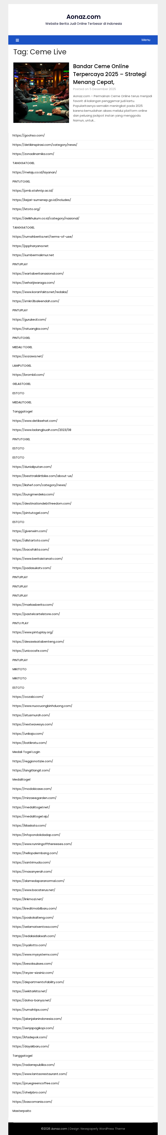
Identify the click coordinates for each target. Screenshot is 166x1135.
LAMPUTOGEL (22, 365)
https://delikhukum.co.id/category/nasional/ (46, 218)
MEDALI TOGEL (22, 347)
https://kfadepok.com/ (30, 1037)
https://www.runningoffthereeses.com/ (42, 844)
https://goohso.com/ (29, 135)
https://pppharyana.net (31, 246)
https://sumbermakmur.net (33, 255)
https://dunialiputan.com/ (32, 467)
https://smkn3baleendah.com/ (36, 301)
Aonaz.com (83, 16)
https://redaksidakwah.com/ (34, 936)
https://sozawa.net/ (28, 356)
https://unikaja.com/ (28, 733)
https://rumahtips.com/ (31, 1009)
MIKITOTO (20, 669)
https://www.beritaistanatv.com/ (38, 558)
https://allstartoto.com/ (31, 540)
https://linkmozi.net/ (28, 899)
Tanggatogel (22, 411)
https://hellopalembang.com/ (35, 853)
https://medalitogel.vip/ (31, 816)
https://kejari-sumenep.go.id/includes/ (42, 200)
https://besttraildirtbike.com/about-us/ (43, 476)
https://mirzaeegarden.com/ (34, 798)
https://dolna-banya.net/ (32, 1000)
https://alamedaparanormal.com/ (39, 881)
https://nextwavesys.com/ (33, 724)
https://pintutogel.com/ (31, 513)
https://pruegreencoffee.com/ (36, 1083)
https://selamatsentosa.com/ (36, 927)
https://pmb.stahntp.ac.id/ (33, 190)
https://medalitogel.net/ (31, 807)
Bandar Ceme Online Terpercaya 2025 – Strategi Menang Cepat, (110, 74)
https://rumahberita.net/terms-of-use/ (43, 236)
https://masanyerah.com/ (32, 871)
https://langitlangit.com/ (31, 770)
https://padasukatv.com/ (32, 568)
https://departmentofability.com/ (38, 982)
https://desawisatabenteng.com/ (38, 641)
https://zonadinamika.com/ (33, 154)
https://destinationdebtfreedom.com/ (42, 503)
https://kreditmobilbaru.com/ (35, 908)
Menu (146, 40)
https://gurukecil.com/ (29, 319)
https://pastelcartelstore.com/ (36, 614)
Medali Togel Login (26, 752)
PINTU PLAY (21, 623)
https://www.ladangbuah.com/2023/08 (42, 430)
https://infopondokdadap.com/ (36, 835)
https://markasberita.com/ (33, 604)
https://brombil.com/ (29, 375)
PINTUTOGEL (21, 181)
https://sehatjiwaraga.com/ (34, 282)
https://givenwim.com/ (30, 531)
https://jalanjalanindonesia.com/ (37, 1019)
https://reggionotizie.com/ (33, 761)
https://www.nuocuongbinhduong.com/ (42, 706)
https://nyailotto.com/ (30, 945)
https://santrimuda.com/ (32, 862)
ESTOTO (18, 393)
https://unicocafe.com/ (30, 651)
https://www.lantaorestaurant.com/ (40, 1074)
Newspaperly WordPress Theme (103, 1129)
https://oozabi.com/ (28, 697)
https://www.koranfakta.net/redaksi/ (40, 292)
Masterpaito (22, 1111)
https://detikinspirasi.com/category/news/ (45, 145)
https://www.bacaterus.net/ (34, 890)
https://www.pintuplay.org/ (33, 632)
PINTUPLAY (20, 264)
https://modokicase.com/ (32, 789)
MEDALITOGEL (22, 402)
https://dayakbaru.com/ (31, 1046)
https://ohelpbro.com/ (30, 1092)
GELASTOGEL (22, 384)
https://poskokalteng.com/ (33, 917)
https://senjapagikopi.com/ (33, 1028)
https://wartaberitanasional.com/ (38, 273)
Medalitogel (21, 779)
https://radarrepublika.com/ (34, 1065)
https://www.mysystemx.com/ (36, 954)
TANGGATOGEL (24, 163)
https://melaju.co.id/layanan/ (35, 172)
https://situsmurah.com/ (31, 715)
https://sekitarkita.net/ (30, 991)
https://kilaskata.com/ (29, 825)
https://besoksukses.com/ (32, 963)
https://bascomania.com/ (32, 1102)
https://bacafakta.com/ (31, 549)
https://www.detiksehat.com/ (35, 421)
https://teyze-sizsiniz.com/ (33, 973)
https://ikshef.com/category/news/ (40, 485)
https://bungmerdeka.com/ (33, 494)
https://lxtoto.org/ (26, 209)
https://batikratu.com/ (30, 743)
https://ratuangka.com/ (31, 328)
